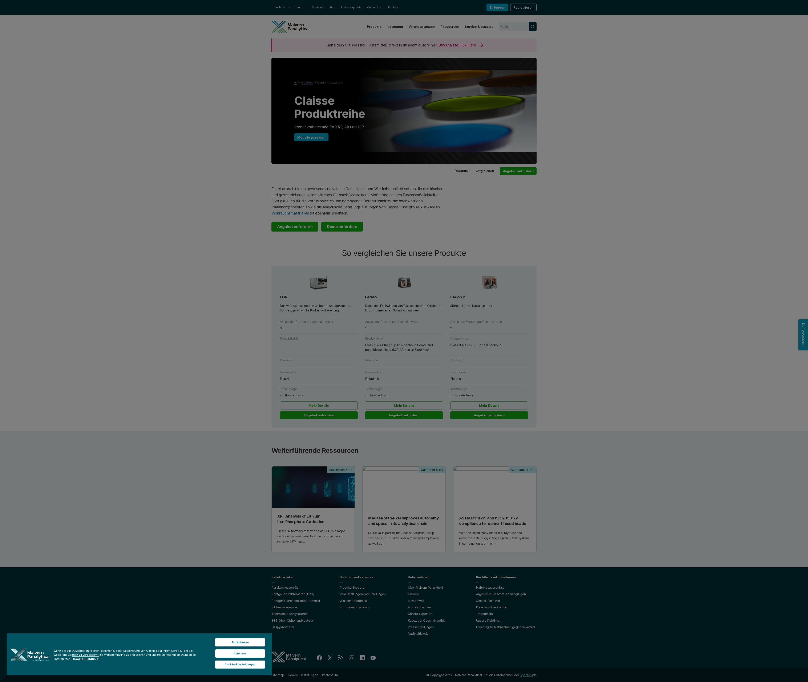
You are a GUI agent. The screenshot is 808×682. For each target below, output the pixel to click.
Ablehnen (240, 653)
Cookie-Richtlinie (85, 659)
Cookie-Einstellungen (240, 664)
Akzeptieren (240, 642)
